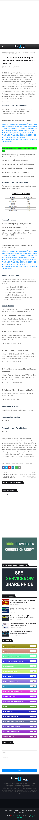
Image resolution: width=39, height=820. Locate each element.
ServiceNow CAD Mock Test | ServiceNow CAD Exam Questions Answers (22, 609)
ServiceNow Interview (17, 731)
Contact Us (16, 810)
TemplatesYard (17, 816)
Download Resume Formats (17, 661)
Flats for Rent (19, 463)
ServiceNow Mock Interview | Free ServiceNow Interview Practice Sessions (22, 616)
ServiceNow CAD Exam (17, 716)
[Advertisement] (19, 22)
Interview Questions (17, 681)
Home (3, 52)
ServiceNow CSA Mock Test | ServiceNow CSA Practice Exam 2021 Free (22, 601)
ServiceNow (17, 711)
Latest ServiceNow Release (17, 691)
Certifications (17, 651)
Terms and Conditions (19, 813)
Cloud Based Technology (17, 656)
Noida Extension (10, 52)
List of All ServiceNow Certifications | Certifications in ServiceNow (21, 632)
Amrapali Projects (10, 463)
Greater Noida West (17, 671)
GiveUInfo (5, 67)
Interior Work (17, 676)
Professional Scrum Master (17, 701)
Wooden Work (17, 736)
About (10, 810)
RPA (17, 706)
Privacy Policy (31, 810)
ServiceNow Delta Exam (17, 726)
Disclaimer (24, 810)
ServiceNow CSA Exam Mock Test (17, 721)
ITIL (17, 686)
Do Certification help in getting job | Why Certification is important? (23, 624)
